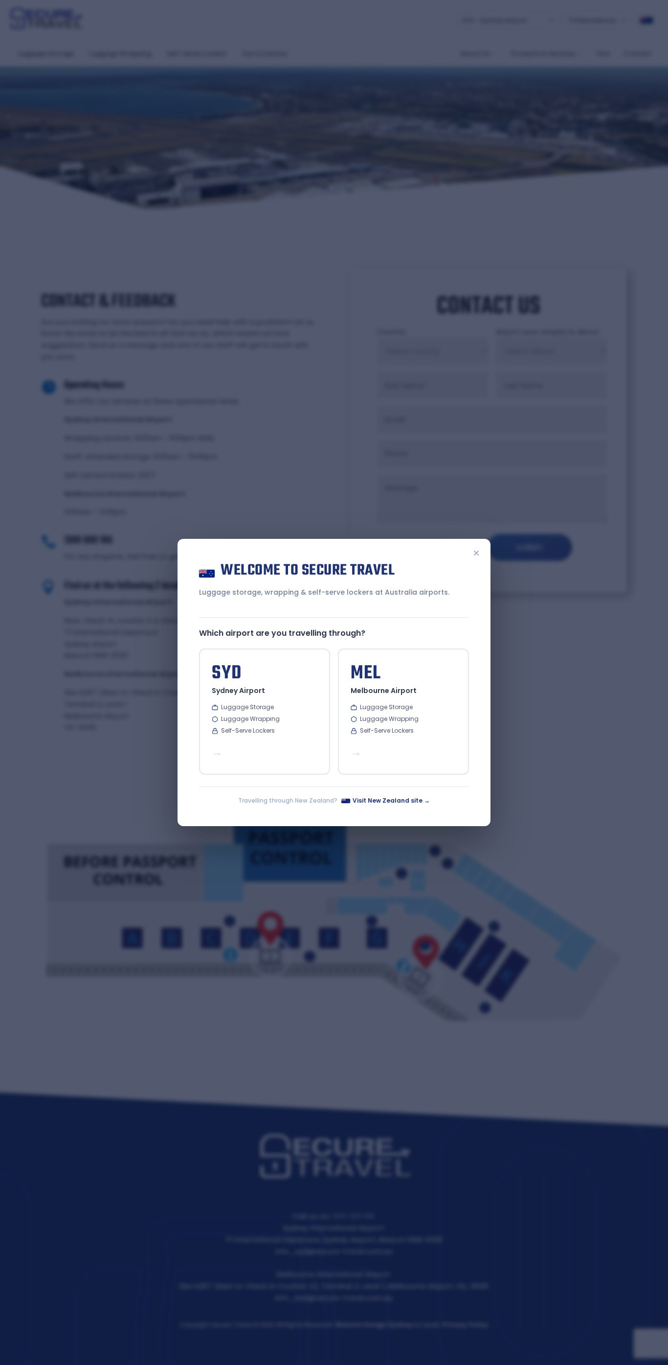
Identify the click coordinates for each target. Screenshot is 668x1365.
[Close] (476, 553)
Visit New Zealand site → (391, 800)
